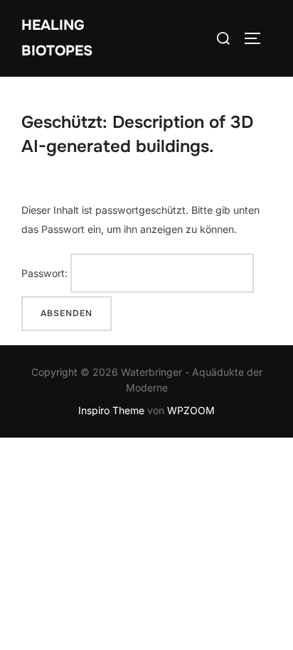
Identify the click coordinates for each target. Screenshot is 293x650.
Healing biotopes (56, 38)
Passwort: (45, 273)
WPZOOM (191, 410)
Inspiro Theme (111, 410)
